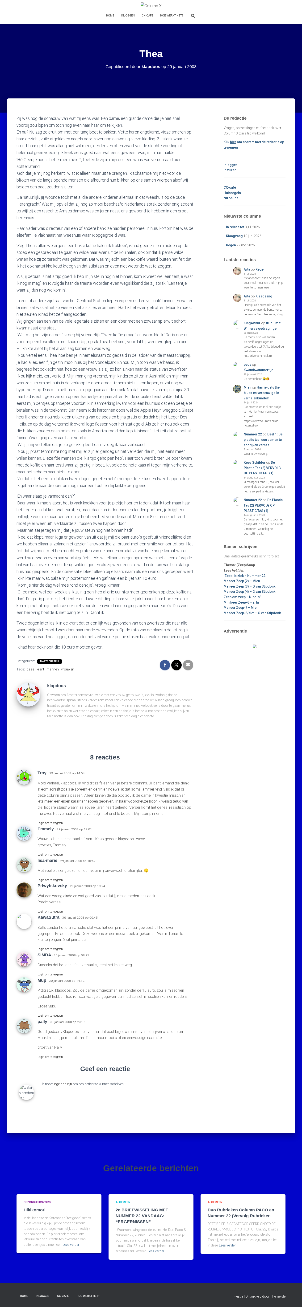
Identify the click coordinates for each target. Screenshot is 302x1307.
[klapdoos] (28, 694)
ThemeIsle (277, 1296)
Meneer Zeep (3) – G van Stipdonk (249, 586)
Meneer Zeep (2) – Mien (242, 581)
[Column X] (151, 5)
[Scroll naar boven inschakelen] (293, 1297)
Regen (231, 245)
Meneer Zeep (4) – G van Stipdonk (249, 591)
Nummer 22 (253, 434)
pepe (247, 364)
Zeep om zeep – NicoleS (242, 597)
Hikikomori (35, 1210)
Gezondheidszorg (37, 1202)
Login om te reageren (50, 823)
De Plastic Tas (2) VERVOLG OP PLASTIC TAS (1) (262, 468)
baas (30, 669)
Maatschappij (49, 661)
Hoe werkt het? (171, 15)
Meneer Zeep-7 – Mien (241, 607)
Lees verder (71, 1244)
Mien (247, 387)
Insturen (230, 170)
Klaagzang (234, 236)
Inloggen (128, 15)
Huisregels (232, 193)
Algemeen (123, 1202)
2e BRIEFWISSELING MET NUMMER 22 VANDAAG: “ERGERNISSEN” (142, 1216)
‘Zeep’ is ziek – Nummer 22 (244, 576)
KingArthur (252, 323)
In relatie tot (235, 227)
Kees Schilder (254, 462)
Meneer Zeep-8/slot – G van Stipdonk (252, 613)
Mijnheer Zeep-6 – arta (241, 602)
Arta (247, 269)
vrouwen (67, 669)
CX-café (147, 15)
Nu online (231, 198)
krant (40, 669)
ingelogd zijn (63, 1084)
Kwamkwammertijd (258, 370)
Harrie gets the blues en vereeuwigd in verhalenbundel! (262, 393)
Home (110, 15)
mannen (52, 669)
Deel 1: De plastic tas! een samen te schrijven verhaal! (263, 439)
